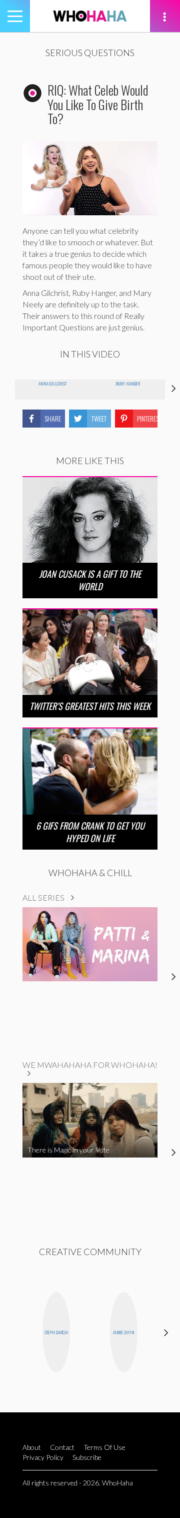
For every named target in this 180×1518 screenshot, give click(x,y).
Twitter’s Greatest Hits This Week (90, 705)
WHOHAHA (90, 16)
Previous (13, 1332)
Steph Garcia (56, 1332)
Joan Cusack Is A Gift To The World (90, 580)
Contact (62, 1447)
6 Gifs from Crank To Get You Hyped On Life (90, 832)
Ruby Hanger (128, 383)
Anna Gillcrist (52, 383)
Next (166, 1332)
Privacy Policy (43, 1457)
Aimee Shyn (123, 1332)
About (31, 1447)
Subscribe (87, 1457)
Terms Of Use (105, 1447)
